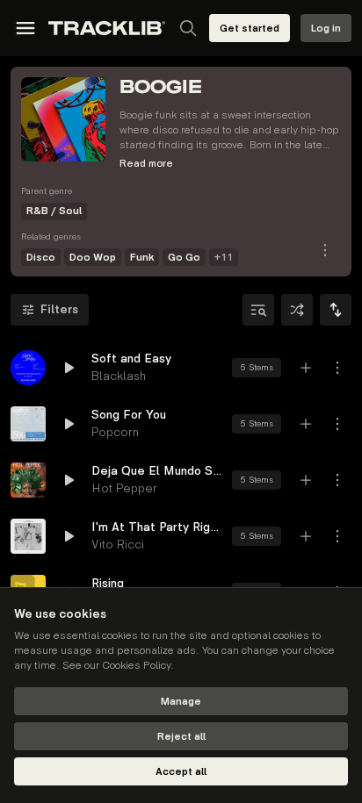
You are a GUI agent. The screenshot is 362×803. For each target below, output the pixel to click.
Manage (181, 701)
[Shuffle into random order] (297, 310)
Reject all (181, 736)
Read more (146, 163)
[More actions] (337, 368)
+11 (223, 257)
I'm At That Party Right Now (156, 527)
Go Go (184, 257)
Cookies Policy (136, 665)
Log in (326, 28)
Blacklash (118, 376)
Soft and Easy (131, 358)
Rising (107, 583)
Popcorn (115, 432)
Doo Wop (92, 257)
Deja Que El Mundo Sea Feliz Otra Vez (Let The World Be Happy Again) (156, 470)
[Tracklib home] (106, 28)
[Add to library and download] (306, 368)
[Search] (188, 28)
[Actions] (325, 250)
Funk (142, 257)
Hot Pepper (124, 488)
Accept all (181, 771)
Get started (249, 28)
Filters (59, 309)
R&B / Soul (54, 211)
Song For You (128, 414)
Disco (40, 257)
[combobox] (335, 310)
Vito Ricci (117, 544)
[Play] (28, 367)
